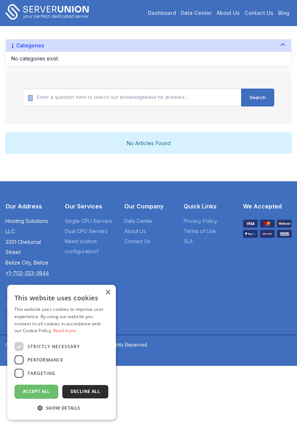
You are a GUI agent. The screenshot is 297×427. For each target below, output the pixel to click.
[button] (61, 408)
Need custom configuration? (82, 246)
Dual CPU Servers (86, 231)
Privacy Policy (200, 221)
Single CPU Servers (88, 221)
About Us (228, 13)
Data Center (196, 13)
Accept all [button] (36, 391)
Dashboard (162, 13)
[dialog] (61, 352)
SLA (188, 241)
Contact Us (258, 13)
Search (258, 97)
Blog (283, 13)
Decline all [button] (85, 391)
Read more (64, 330)
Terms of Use (200, 231)
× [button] (107, 292)
